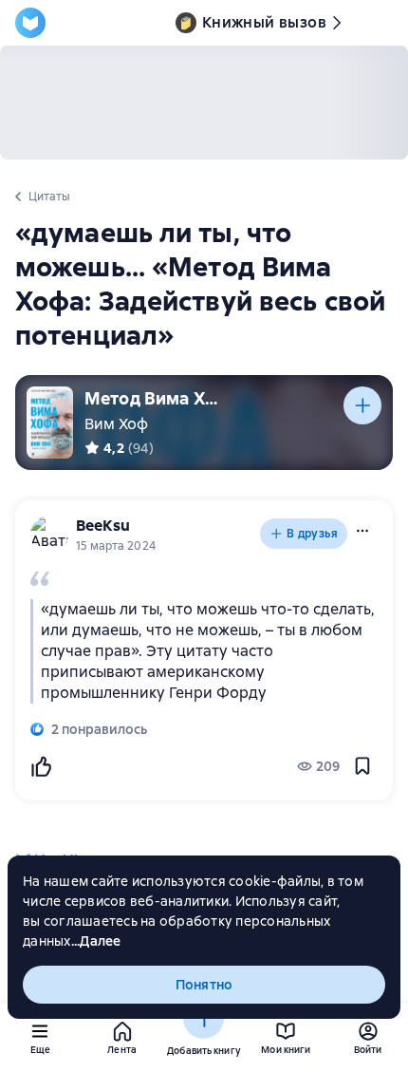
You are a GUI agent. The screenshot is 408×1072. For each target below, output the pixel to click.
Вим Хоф (116, 424)
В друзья (312, 533)
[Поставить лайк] (41, 766)
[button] (362, 531)
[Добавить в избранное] (362, 766)
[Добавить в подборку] (362, 405)
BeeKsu (103, 526)
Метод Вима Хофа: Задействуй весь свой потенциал (155, 398)
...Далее (96, 941)
